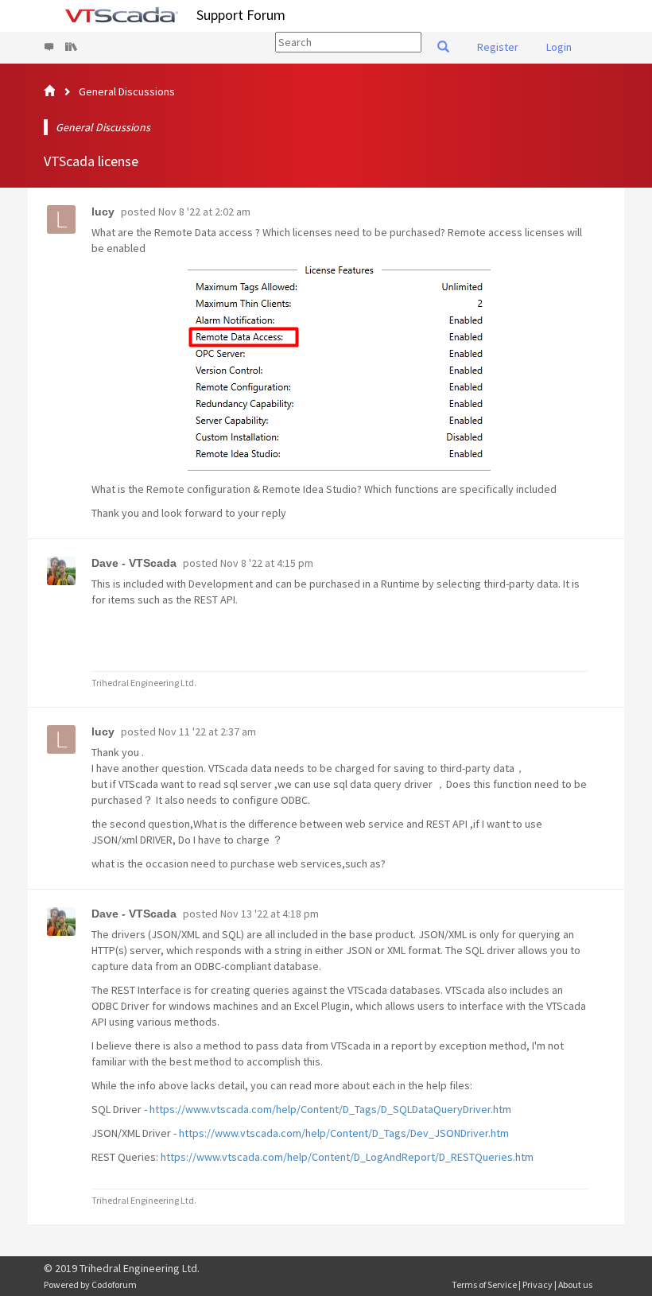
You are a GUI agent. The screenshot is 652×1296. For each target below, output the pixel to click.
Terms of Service (484, 1284)
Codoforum (114, 1284)
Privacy (537, 1284)
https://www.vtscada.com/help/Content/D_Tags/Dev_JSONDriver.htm (344, 1133)
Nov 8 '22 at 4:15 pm (266, 563)
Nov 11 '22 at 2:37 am (207, 731)
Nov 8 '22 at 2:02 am (204, 211)
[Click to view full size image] (339, 368)
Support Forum (240, 15)
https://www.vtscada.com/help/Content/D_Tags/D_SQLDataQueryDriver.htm (330, 1109)
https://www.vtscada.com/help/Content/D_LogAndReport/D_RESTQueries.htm (347, 1157)
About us (575, 1284)
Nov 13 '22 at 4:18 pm (269, 913)
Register (497, 47)
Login (559, 47)
